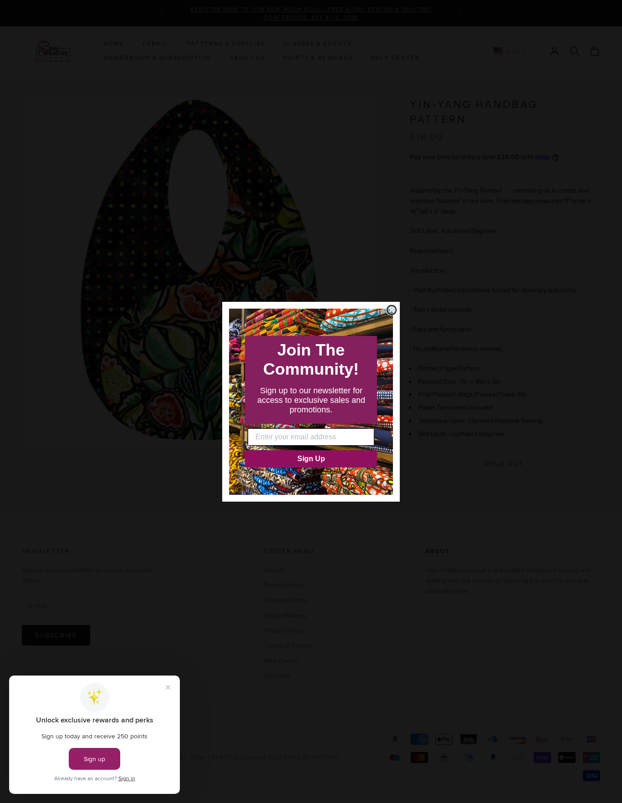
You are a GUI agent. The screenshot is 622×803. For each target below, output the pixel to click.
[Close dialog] (391, 310)
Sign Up (311, 458)
